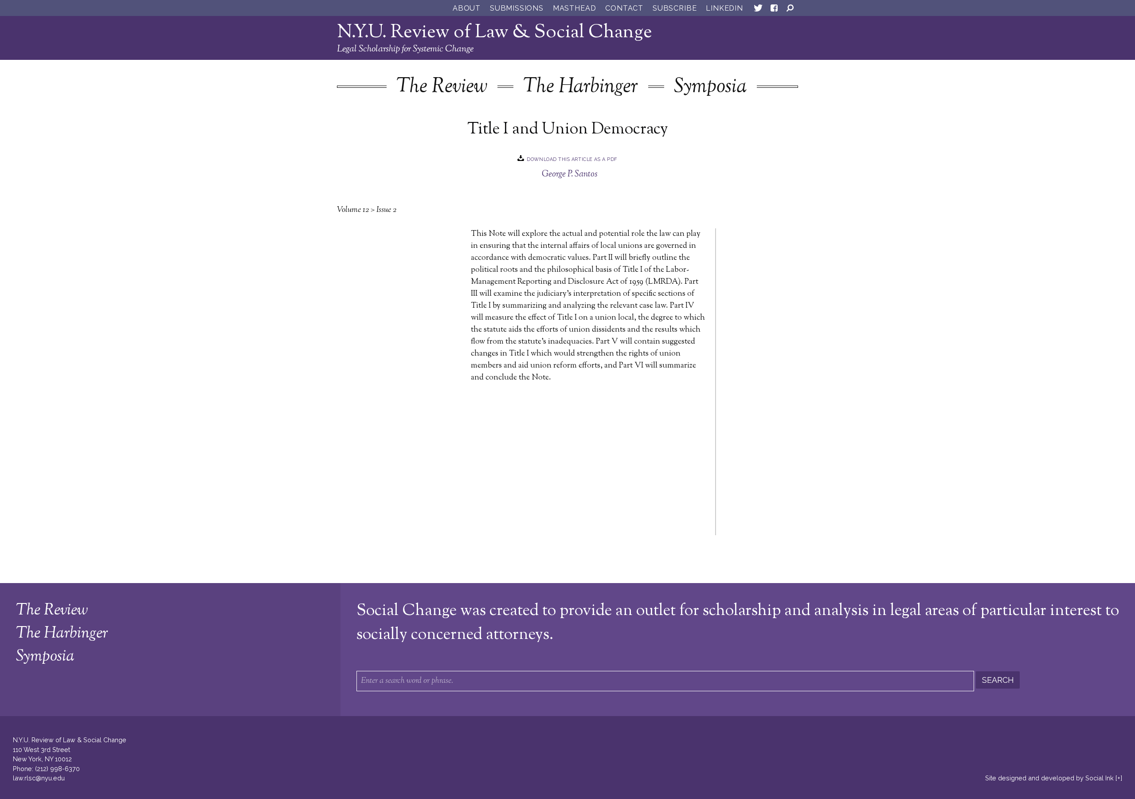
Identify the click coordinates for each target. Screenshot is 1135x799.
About (467, 8)
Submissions (517, 8)
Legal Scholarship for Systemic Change (405, 49)
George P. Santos (570, 174)
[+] (1118, 778)
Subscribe (675, 8)
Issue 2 (386, 210)
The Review (441, 87)
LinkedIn (724, 8)
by (1049, 778)
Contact (624, 8)
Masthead (574, 8)
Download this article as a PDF (572, 159)
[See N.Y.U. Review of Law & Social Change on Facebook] (774, 10)
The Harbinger (580, 87)
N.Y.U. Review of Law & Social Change (494, 32)
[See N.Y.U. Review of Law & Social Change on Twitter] (758, 10)
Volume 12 (353, 210)
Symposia (710, 87)
